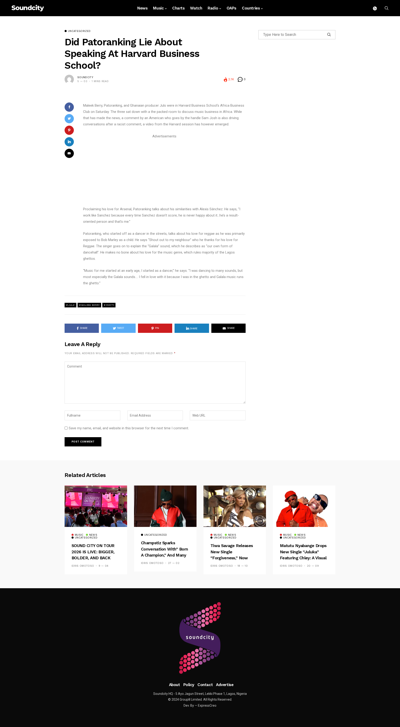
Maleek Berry (90, 305)
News (142, 8)
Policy (188, 684)
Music (158, 8)
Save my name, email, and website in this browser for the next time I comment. (129, 428)
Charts (178, 8)
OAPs (231, 8)
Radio (213, 8)
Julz (71, 305)
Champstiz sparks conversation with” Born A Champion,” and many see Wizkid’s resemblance (164, 555)
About (174, 684)
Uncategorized (79, 31)
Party (110, 305)
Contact (205, 684)
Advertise (224, 684)
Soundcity (85, 77)
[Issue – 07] (200, 638)
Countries (251, 8)
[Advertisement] (164, 171)
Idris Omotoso (83, 565)
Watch (196, 8)
